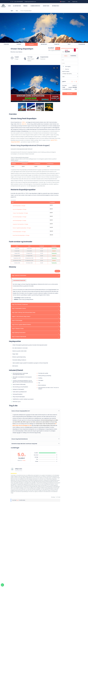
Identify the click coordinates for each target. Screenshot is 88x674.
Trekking (25, 5)
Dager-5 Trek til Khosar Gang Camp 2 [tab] (21, 316)
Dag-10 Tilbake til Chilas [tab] (18, 328)
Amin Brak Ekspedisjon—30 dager (19, 216)
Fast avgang (67, 66)
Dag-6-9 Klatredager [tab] (17, 320)
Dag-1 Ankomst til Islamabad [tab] (19, 275)
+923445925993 (19, 1)
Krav (69, 44)
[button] (57, 99)
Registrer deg (74, 1)
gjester (64, 81)
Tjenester (56, 44)
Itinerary (31, 44)
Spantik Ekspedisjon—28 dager (19, 205)
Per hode (64, 85)
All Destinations (17, 5)
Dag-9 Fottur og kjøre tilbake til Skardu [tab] (21, 324)
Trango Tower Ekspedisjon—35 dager (20, 213)
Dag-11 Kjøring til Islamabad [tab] (18, 332)
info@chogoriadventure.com (30, 1)
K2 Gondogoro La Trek (26, 425)
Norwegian (63, 1)
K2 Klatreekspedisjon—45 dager (19, 231)
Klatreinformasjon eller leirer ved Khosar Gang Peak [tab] (24, 443)
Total (63, 87)
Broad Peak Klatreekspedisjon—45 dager (21, 235)
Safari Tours (46, 5)
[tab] (6, 44)
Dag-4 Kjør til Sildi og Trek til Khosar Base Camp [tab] (23, 312)
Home (9, 5)
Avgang (19, 44)
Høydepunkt (44, 44)
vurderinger (81, 44)
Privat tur (67, 69)
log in (18, 500)
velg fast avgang (65, 71)
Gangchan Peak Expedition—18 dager (20, 224)
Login (69, 1)
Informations (55, 5)
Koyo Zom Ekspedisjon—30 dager (19, 209)
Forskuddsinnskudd (66, 89)
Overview (6, 44)
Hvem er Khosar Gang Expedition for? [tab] (21, 411)
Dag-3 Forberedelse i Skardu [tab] (19, 308)
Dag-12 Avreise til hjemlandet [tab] (19, 336)
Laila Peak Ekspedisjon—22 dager (19, 220)
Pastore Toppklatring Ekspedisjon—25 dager (22, 228)
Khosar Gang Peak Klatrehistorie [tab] (20, 439)
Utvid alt (57, 271)
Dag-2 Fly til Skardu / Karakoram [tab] (20, 304)
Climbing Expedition (35, 5)
